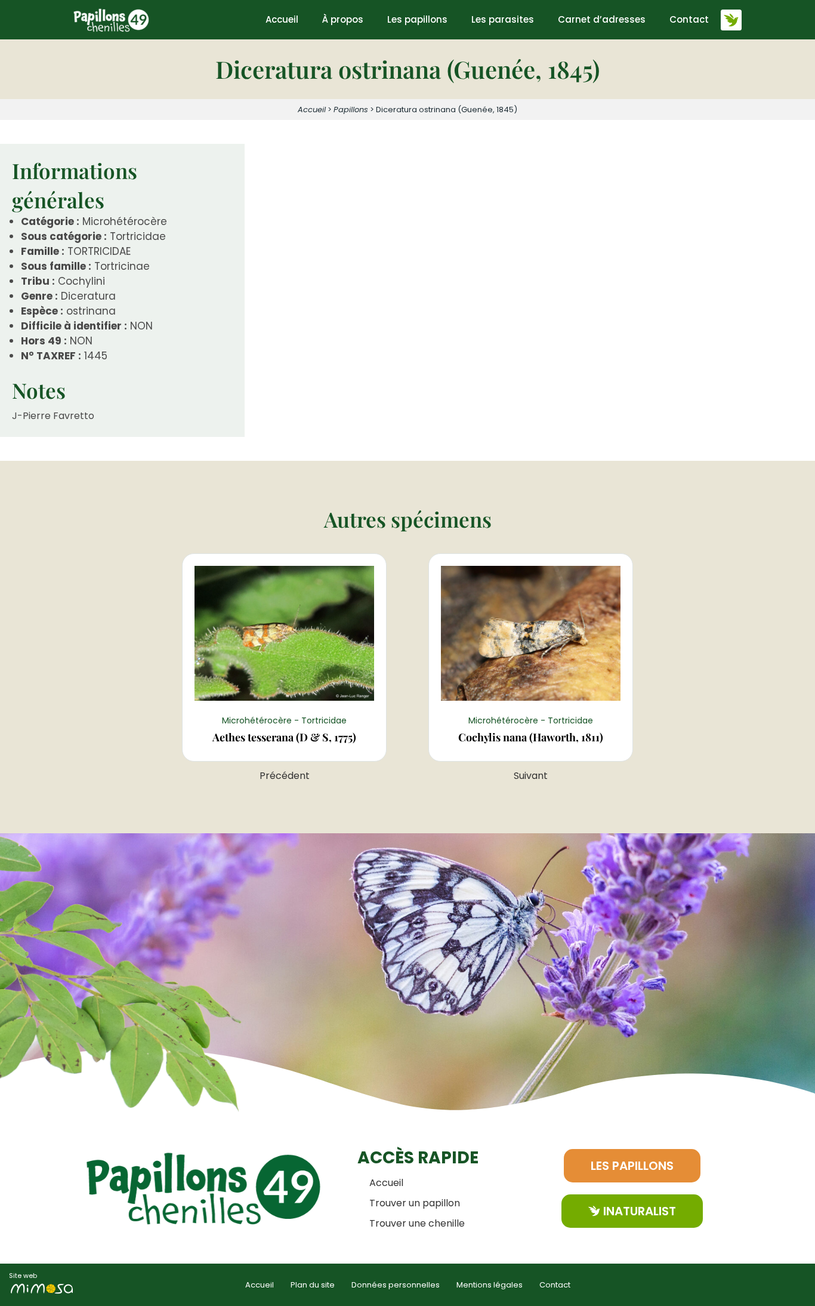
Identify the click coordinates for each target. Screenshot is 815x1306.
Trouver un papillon (414, 1203)
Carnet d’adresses (602, 19)
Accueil (282, 19)
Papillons (351, 109)
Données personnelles (395, 1284)
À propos (342, 19)
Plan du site (313, 1284)
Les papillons (417, 19)
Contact (689, 19)
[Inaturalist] (731, 20)
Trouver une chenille (417, 1223)
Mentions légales (489, 1284)
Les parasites (502, 19)
